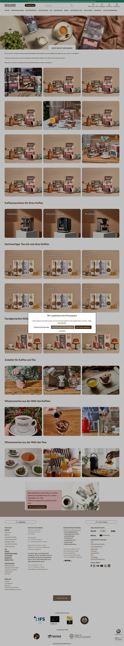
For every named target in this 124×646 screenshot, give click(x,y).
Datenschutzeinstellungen (41, 327)
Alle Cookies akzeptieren (83, 327)
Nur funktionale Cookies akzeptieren (62, 327)
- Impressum (62, 331)
